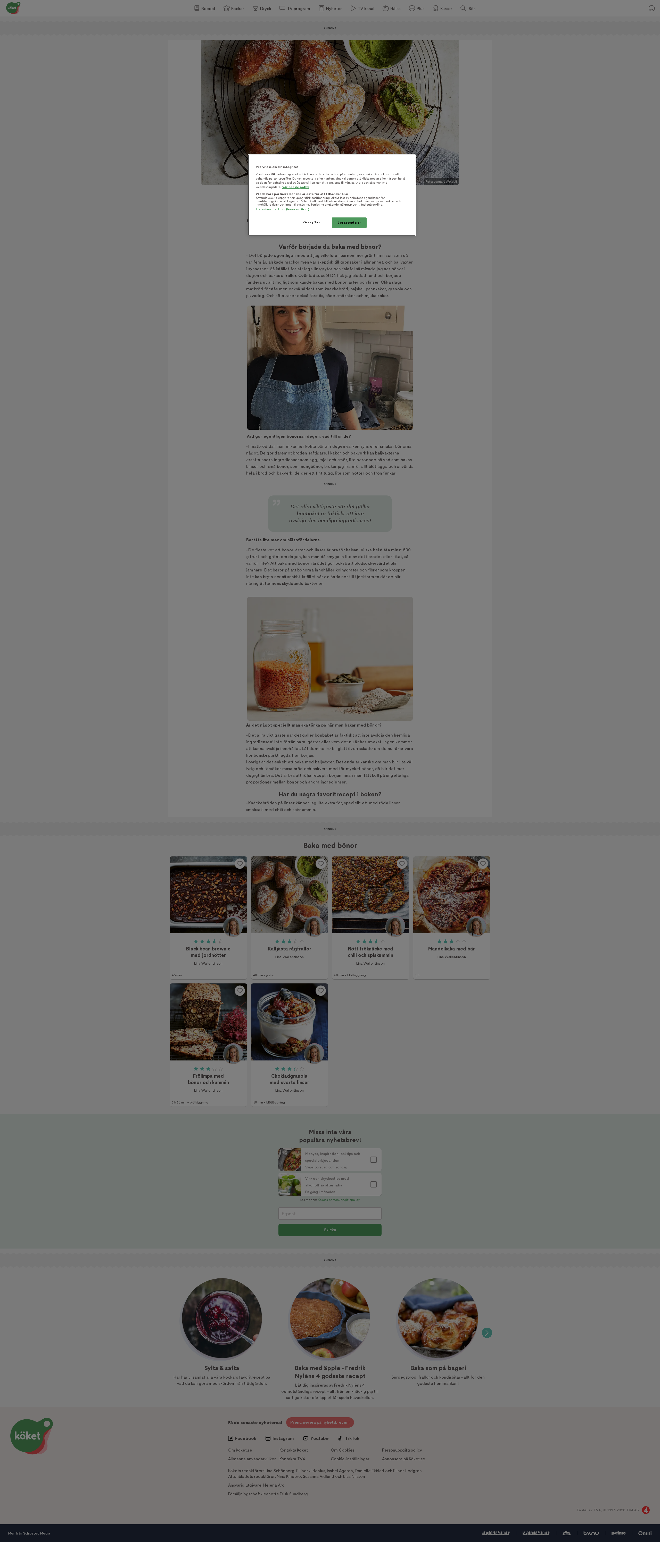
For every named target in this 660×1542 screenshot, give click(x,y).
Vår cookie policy (295, 187)
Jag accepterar (349, 222)
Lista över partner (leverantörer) (282, 209)
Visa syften (311, 222)
